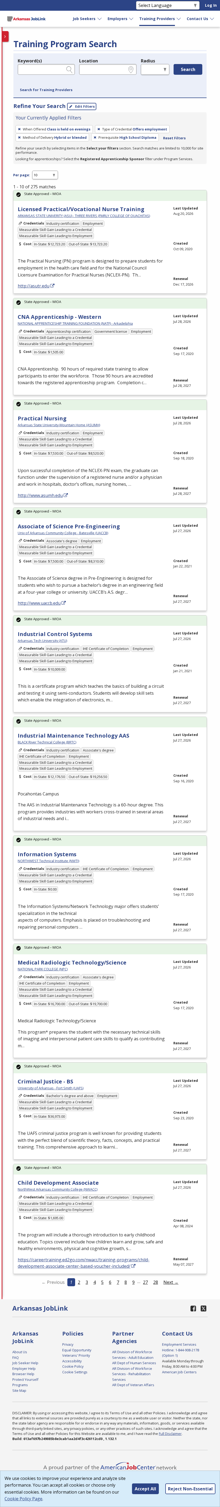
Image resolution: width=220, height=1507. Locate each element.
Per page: (21, 175)
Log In (211, 5)
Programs (20, 1384)
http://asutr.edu (33, 286)
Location (88, 61)
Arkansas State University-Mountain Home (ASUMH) (59, 424)
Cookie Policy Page (23, 1499)
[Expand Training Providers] (179, 19)
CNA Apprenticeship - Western (59, 316)
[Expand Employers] (131, 19)
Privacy (67, 1344)
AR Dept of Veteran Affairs (133, 1384)
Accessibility (72, 1361)
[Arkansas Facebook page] (193, 1308)
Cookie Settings (74, 1372)
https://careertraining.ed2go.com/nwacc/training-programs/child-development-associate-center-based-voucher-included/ (83, 1263)
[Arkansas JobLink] (26, 19)
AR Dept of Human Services (134, 1362)
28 (155, 1282)
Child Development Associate (58, 1182)
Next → (170, 1282)
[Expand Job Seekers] (100, 19)
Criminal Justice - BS (45, 1081)
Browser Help (23, 1373)
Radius (148, 61)
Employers (117, 18)
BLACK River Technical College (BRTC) (47, 742)
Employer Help (24, 1368)
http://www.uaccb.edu (39, 603)
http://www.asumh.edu (40, 495)
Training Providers (157, 18)
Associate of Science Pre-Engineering (69, 526)
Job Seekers (84, 18)
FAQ (15, 1357)
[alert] (110, 195)
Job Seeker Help (25, 1362)
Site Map (19, 1390)
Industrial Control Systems (55, 634)
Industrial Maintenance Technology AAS (73, 735)
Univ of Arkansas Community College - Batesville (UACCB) (63, 532)
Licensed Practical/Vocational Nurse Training (81, 209)
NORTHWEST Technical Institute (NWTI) (48, 860)
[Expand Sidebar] (5, 36)
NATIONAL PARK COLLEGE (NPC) (43, 969)
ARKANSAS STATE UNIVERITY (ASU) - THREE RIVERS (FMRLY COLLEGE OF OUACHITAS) (84, 215)
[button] (46, 90)
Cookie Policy (72, 1366)
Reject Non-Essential (190, 1489)
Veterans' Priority (76, 1355)
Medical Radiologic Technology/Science (72, 962)
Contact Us (197, 18)
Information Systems (47, 854)
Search (188, 69)
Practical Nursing (42, 418)
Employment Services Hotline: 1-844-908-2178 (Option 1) (180, 1350)
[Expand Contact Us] (212, 19)
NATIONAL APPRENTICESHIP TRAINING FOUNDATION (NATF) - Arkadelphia (75, 323)
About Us (19, 1351)
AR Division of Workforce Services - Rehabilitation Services (132, 1374)
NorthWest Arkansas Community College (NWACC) (57, 1189)
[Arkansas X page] (204, 1308)
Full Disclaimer (170, 1433)
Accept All (145, 1489)
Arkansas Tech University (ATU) (42, 640)
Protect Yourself (25, 1379)
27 (145, 1282)
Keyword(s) (30, 61)
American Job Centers (179, 1372)
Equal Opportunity (76, 1350)
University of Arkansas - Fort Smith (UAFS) (50, 1088)
